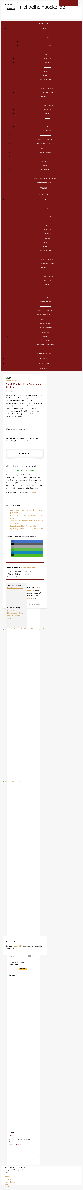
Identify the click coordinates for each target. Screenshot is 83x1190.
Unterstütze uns (43, 183)
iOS (50, 41)
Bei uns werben (45, 152)
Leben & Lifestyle (47, 88)
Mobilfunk (47, 54)
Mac (49, 45)
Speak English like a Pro (34, 604)
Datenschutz (12, 4)
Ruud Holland (29, 567)
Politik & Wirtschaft (45, 139)
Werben (43, 188)
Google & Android (47, 50)
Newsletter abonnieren (45, 174)
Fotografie (48, 109)
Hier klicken (19, 1160)
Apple (47, 37)
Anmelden (11, 1135)
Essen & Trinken (45, 79)
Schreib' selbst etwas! (15, 1144)
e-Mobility (45, 75)
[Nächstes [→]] (3, 1188)
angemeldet (18, 946)
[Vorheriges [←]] (1, 1188)
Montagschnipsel (46, 130)
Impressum (11, 9)
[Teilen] (3, 1186)
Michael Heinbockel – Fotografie (45, 178)
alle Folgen (33, 492)
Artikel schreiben (45, 157)
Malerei (47, 118)
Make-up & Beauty (47, 92)
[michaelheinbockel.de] (41, 7)
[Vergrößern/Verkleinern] (8, 1186)
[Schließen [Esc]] (1, 1186)
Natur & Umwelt (45, 135)
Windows (48, 62)
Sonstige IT (48, 58)
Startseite (43, 23)
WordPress (47, 67)
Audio (48, 126)
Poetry (47, 113)
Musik (48, 122)
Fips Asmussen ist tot (15, 588)
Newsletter (31, 598)
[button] (12, 541)
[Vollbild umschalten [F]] (5, 1186)
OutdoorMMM (45, 96)
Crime (46, 71)
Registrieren (45, 169)
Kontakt (46, 165)
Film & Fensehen (47, 105)
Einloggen (45, 161)
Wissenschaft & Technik (45, 143)
